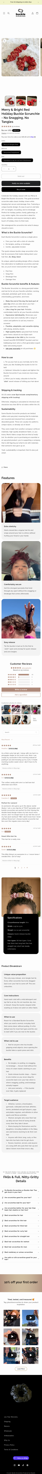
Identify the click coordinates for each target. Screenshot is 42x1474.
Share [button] (6, 467)
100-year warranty (13, 348)
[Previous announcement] (4, 2)
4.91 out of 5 (26, 668)
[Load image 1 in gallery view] (10, 101)
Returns (7, 1426)
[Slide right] (40, 101)
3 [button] (21, 868)
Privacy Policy (9, 1445)
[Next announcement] (38, 2)
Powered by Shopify (29, 1473)
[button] (4, 13)
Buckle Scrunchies (17, 1473)
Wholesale (8, 1431)
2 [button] (18, 868)
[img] (6, 745)
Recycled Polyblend (12, 152)
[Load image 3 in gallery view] (32, 101)
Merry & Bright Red (12, 145)
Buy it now (21, 189)
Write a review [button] (21, 690)
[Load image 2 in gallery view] (21, 101)
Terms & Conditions (11, 1449)
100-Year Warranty (11, 1417)
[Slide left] (2, 101)
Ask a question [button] (21, 695)
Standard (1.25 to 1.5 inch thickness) (18, 160)
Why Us (7, 1440)
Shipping (4, 133)
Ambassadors (9, 1435)
